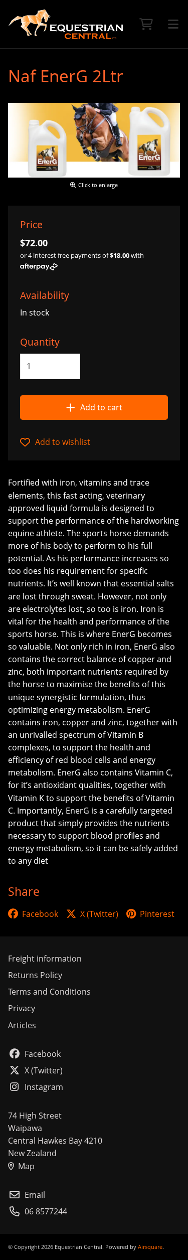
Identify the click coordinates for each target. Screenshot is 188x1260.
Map (26, 1166)
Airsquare (150, 1246)
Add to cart (101, 407)
